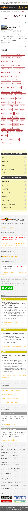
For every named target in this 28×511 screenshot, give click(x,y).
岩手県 (18, 102)
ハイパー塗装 (11, 458)
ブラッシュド (12, 462)
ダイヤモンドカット (14, 30)
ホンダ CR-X (15, 76)
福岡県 (23, 11)
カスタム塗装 (4, 458)
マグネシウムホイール (19, 482)
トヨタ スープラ (6, 61)
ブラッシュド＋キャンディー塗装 (10, 139)
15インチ (12, 131)
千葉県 (16, 109)
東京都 (22, 109)
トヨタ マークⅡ (16, 65)
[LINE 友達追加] (7, 289)
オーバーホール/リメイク (12, 449)
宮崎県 (10, 128)
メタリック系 (23, 485)
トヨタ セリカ (16, 61)
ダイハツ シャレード (18, 83)
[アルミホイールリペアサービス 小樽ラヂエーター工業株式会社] (6, 498)
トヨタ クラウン (6, 57)
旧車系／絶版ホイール (7, 11)
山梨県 (11, 113)
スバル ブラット (6, 83)
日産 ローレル (5, 76)
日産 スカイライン (6, 69)
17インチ (4, 135)
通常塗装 (18, 455)
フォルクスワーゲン (20, 94)
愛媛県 (10, 124)
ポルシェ (4, 98)
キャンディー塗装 (11, 455)
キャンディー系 (14, 485)
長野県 (17, 113)
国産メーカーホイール (7, 143)
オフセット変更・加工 (6, 471)
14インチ (4, 131)
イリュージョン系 (5, 488)
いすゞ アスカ (5, 91)
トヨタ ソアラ (5, 65)
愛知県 (16, 117)
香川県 (4, 124)
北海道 (12, 102)
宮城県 (4, 106)
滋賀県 (4, 120)
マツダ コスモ (16, 80)
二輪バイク (5, 102)
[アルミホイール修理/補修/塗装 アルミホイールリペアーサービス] (8, 7)
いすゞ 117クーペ (16, 87)
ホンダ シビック (6, 80)
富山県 (10, 117)
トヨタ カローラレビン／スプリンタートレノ (13, 54)
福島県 (16, 106)
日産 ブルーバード (6, 72)
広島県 (16, 120)
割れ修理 (3, 452)
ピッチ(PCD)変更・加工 (6, 473)
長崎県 (22, 124)
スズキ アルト (5, 87)
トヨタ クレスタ (17, 57)
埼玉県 (10, 109)
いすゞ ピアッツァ (16, 91)
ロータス (12, 98)
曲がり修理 (22, 449)
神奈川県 (4, 113)
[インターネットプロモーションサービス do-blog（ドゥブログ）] (20, 502)
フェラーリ (20, 98)
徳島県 (22, 120)
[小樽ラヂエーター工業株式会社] (12, 219)
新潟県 (4, 117)
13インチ (17, 128)
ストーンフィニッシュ (17, 464)
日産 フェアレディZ (19, 69)
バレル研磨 (19, 462)
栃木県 (4, 109)
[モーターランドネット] (6, 502)
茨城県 (22, 106)
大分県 (4, 128)
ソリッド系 (13, 488)
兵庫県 (10, 120)
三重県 (22, 117)
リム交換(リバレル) (15, 468)
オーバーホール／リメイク (16, 11)
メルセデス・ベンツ (4, 42)
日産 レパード (17, 72)
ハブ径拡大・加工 (17, 471)
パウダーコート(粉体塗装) (7, 482)
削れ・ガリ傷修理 (10, 452)
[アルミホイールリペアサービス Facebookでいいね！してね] (20, 498)
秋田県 (10, 106)
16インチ (19, 131)
